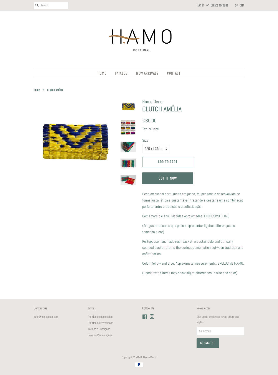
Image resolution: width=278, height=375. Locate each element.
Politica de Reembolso (100, 317)
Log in (200, 5)
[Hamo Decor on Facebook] (144, 317)
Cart (242, 5)
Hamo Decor (150, 357)
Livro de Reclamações (100, 335)
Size (145, 140)
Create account (219, 5)
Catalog (121, 73)
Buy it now (168, 178)
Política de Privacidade (100, 323)
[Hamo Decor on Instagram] (151, 317)
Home (102, 73)
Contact (173, 73)
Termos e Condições (99, 329)
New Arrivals (147, 73)
